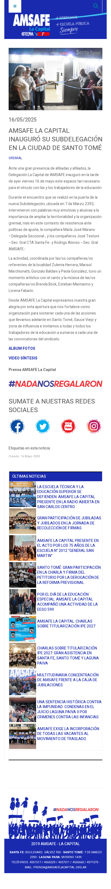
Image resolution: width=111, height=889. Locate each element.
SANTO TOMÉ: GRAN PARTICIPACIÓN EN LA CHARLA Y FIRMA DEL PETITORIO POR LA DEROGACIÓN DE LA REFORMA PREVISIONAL (69, 575)
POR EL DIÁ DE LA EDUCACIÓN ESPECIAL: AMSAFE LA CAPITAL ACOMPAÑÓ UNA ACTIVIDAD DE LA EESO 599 (67, 602)
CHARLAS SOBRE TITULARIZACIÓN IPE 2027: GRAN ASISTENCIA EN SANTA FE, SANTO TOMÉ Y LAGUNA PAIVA (68, 655)
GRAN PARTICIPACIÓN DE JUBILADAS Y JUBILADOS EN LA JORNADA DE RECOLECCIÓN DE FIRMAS (69, 523)
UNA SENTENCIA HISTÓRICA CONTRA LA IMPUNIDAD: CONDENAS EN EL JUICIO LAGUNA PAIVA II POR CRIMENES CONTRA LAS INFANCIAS (69, 709)
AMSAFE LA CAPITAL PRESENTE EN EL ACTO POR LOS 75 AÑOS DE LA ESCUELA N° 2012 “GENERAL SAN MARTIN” (68, 548)
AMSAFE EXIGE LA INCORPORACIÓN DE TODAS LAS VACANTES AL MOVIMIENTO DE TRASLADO (68, 734)
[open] (15, 6)
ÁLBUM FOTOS (22, 348)
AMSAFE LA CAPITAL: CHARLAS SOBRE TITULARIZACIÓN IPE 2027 (66, 624)
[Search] (95, 6)
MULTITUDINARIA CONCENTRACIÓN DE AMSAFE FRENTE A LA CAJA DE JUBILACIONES (68, 680)
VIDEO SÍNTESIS (23, 358)
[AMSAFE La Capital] (51, 25)
